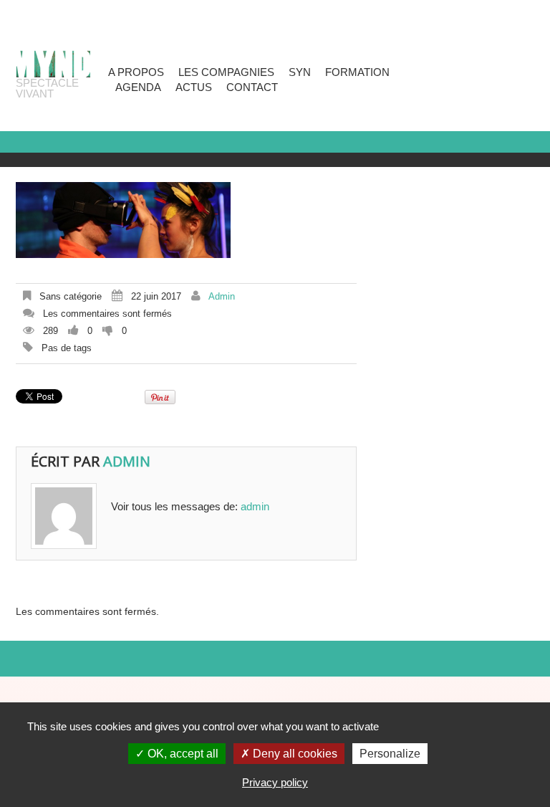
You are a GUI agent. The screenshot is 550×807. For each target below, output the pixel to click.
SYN (300, 72)
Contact (252, 87)
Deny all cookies (293, 754)
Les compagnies (226, 72)
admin (221, 296)
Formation (357, 72)
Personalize (390, 754)
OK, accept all (181, 754)
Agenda (138, 87)
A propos (136, 72)
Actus (193, 87)
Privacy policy (275, 782)
